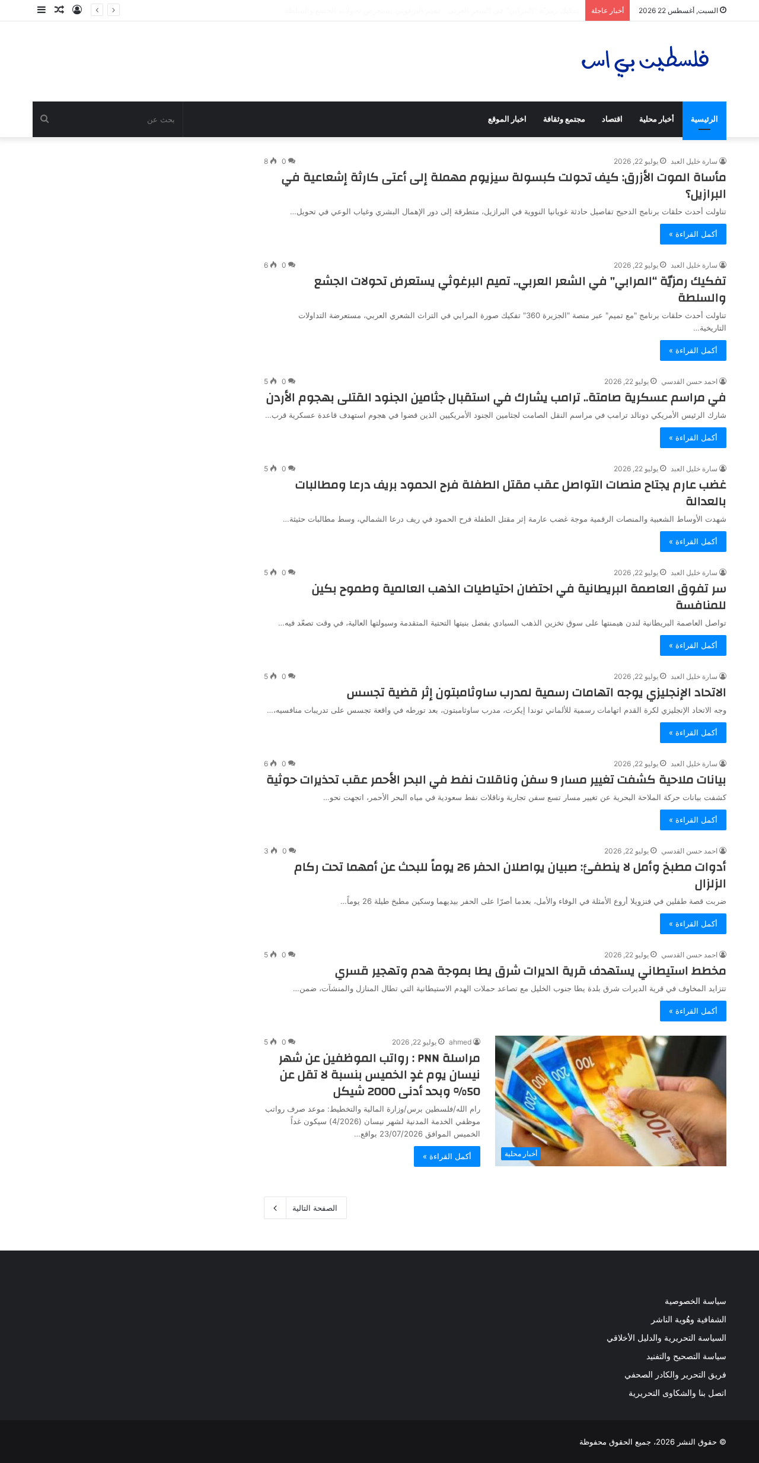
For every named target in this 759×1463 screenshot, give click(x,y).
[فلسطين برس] (645, 61)
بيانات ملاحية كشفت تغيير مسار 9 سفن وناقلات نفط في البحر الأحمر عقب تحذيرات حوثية (496, 780)
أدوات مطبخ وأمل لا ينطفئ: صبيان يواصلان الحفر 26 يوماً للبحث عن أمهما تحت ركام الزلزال (510, 875)
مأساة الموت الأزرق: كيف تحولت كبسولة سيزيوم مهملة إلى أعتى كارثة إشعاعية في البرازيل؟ (504, 185)
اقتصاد (612, 119)
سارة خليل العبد (694, 161)
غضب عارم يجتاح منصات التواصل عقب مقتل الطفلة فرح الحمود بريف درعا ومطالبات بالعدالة (510, 493)
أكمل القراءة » (693, 234)
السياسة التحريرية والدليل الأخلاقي (666, 1338)
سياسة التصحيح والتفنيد (686, 1356)
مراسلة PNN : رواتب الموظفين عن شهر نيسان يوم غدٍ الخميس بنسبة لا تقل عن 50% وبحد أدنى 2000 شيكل (379, 1074)
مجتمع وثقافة (564, 119)
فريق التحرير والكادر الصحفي (675, 1374)
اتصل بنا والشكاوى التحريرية (677, 1393)
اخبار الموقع (507, 119)
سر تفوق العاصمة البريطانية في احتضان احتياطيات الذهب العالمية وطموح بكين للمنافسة (519, 596)
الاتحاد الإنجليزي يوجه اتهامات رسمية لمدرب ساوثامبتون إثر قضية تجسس (536, 692)
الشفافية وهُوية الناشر (688, 1319)
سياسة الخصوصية (695, 1301)
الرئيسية (704, 119)
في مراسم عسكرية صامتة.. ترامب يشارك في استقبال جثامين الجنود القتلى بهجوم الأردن (496, 397)
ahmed (460, 1041)
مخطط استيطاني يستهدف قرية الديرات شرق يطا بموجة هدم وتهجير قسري (530, 971)
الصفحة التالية (314, 1208)
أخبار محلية (656, 119)
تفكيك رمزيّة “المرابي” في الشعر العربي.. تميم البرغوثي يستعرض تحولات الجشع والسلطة (520, 289)
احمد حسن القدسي (689, 381)
